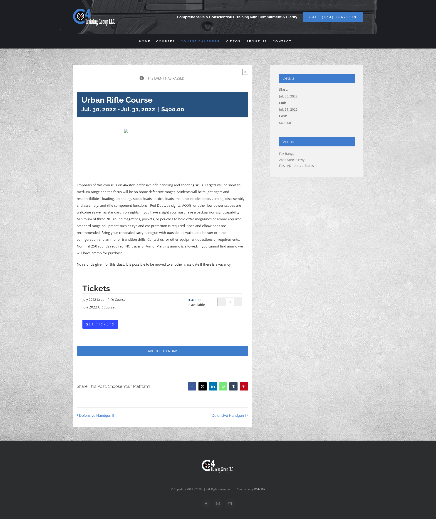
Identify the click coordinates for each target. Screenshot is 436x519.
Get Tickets (100, 324)
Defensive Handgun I (229, 415)
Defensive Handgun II (96, 415)
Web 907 (259, 489)
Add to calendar (162, 351)
